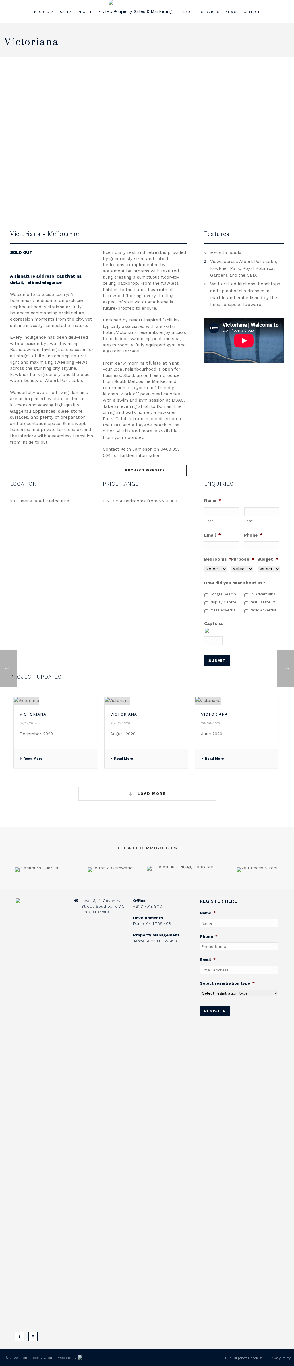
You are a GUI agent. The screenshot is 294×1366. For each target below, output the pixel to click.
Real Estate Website (264, 602)
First (208, 521)
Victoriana (33, 714)
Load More (151, 794)
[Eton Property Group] (140, 11)
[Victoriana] (55, 701)
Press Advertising (224, 610)
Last (249, 521)
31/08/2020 (120, 723)
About (188, 12)
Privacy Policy (280, 1358)
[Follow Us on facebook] (19, 1336)
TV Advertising (262, 594)
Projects (44, 12)
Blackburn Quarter (37, 856)
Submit (217, 660)
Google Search (223, 594)
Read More (32, 758)
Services (210, 12)
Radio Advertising (264, 610)
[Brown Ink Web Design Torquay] (89, 1358)
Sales (66, 12)
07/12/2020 (29, 723)
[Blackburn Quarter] (37, 887)
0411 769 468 (158, 923)
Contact (251, 12)
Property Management (101, 12)
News (231, 12)
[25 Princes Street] (257, 887)
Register (215, 1011)
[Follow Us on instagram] (33, 1336)
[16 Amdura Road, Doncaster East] (183, 886)
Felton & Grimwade (110, 856)
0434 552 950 (164, 941)
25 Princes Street (257, 856)
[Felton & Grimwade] (110, 887)
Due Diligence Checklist (243, 1358)
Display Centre (223, 602)
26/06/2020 (211, 723)
